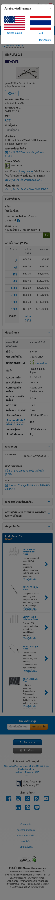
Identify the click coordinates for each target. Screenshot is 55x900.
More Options (45, 40)
